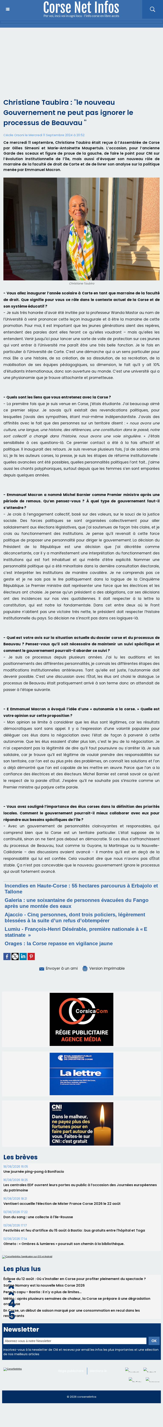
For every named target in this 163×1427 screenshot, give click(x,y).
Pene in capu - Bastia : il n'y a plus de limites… (42, 1301)
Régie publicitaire (71, 1381)
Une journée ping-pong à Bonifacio (33, 1181)
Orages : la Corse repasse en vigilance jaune (59, 943)
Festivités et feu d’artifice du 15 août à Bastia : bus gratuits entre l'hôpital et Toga (74, 1240)
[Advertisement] (81, 59)
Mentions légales (102, 1381)
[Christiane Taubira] (81, 179)
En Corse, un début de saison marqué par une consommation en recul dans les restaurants (71, 1323)
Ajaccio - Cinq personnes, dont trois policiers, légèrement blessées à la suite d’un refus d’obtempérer (75, 917)
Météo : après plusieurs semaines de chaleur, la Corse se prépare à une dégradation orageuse (76, 1311)
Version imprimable (106, 968)
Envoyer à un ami (61, 968)
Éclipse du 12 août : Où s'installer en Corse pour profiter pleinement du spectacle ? (74, 1288)
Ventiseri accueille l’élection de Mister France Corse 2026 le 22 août (62, 1213)
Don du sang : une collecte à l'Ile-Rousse (38, 1226)
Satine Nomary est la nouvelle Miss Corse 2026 (44, 1295)
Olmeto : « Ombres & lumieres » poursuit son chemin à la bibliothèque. (63, 1253)
